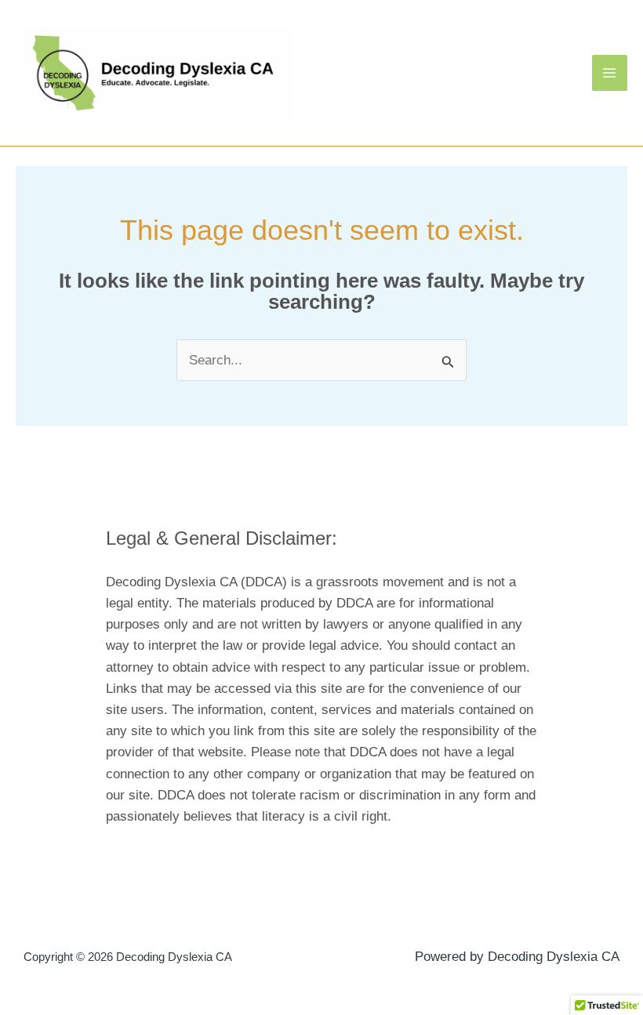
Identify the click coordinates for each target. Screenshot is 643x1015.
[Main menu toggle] (610, 73)
